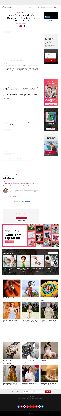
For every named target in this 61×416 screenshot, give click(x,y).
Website (12, 174)
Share (27, 201)
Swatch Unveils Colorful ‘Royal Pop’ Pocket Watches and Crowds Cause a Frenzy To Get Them (49, 299)
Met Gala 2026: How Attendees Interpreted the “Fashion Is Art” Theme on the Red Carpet (49, 322)
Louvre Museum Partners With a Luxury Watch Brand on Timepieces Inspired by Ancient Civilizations (11, 362)
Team (25, 412)
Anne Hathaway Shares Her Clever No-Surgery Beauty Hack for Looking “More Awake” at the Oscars (30, 385)
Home (18, 12)
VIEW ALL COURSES (50, 104)
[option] (31, 239)
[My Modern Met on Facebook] (18, 406)
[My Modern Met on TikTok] (36, 406)
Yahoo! (6, 175)
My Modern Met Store (9, 253)
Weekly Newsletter (52, 41)
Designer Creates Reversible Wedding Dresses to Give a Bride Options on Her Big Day (20, 183)
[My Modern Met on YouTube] (33, 406)
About (18, 412)
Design (21, 12)
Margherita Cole (19, 23)
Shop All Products (51, 128)
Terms (32, 413)
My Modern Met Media (50, 46)
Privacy (29, 413)
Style (24, 12)
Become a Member (21, 218)
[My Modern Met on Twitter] (24, 406)
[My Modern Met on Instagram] (27, 406)
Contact (33, 412)
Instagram (16, 174)
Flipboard (46, 43)
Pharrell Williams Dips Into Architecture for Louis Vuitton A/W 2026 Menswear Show (49, 385)
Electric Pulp (56, 412)
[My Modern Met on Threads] (39, 406)
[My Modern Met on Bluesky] (42, 406)
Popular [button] (31, 7)
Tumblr (54, 42)
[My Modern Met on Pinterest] (21, 406)
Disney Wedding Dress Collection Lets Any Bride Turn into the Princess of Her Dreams (20, 185)
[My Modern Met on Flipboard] (30, 406)
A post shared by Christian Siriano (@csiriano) (17, 60)
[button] (37, 7)
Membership (56, 7)
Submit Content (29, 412)
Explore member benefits (21, 220)
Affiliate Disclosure (40, 412)
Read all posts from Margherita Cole (15, 196)
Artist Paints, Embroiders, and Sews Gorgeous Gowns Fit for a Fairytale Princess (10, 322)
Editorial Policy (22, 412)
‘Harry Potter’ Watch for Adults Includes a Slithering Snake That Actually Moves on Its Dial (30, 362)
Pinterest (50, 42)
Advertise (36, 412)
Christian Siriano (16, 68)
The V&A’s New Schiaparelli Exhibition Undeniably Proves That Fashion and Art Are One (49, 362)
